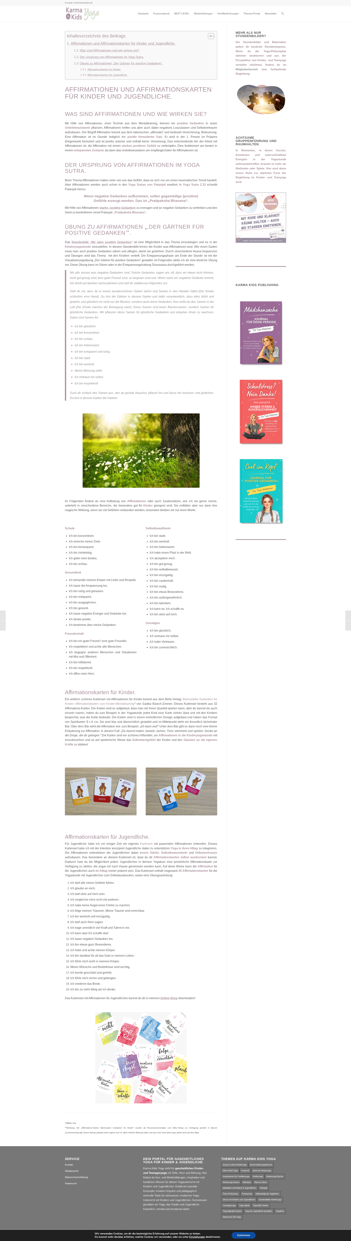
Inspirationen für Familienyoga (236, 1176)
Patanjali (263, 1188)
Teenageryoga (229, 1205)
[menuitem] (143, 14)
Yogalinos (280, 1211)
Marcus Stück (260, 1182)
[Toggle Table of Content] (209, 36)
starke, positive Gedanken (118, 207)
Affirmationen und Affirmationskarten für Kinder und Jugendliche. (123, 43)
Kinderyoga (258, 1176)
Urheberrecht (71, 1171)
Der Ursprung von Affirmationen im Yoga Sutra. (112, 57)
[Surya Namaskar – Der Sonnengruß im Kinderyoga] (348, 621)
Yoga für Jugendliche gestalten (258, 1211)
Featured (245, 1170)
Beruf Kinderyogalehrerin (261, 1165)
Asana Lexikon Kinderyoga (235, 1165)
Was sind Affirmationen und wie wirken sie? (109, 50)
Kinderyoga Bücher (274, 1176)
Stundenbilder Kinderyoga (270, 1199)
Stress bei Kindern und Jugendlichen (239, 1199)
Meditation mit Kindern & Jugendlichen (239, 1188)
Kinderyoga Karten (231, 1182)
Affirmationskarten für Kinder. (104, 69)
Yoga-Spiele (244, 1205)
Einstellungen (197, 1237)
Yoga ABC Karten (260, 1205)
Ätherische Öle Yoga (232, 1217)
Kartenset (146, 843)
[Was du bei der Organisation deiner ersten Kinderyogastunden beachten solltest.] (3, 621)
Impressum (71, 1183)
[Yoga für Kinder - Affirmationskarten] (101, 791)
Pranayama (247, 1194)
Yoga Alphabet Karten (232, 1211)
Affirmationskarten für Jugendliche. (107, 74)
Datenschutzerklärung (76, 1177)
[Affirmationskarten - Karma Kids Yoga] (181, 791)
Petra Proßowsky (230, 1194)
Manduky (247, 1182)
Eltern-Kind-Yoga (230, 1170)
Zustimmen (243, 1235)
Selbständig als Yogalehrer (267, 1194)
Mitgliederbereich (247, 69)
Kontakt (69, 1164)
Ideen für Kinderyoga (262, 1170)
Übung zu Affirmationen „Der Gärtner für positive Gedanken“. (121, 63)
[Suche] (282, 14)
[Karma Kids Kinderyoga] (82, 14)
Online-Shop (169, 998)
